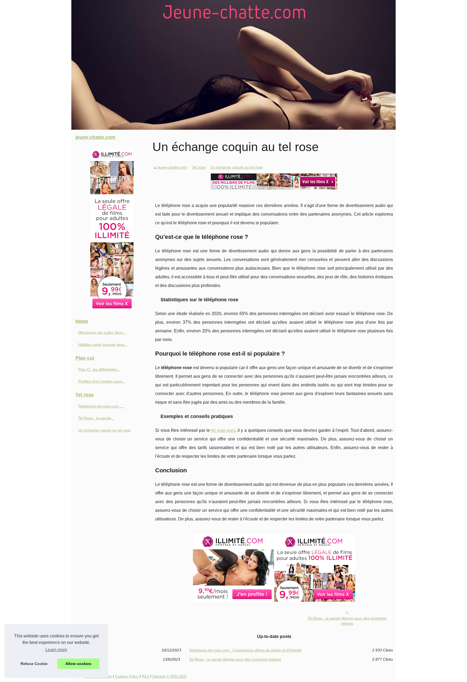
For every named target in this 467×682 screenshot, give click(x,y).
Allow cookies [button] (78, 663)
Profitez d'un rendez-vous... (101, 381)
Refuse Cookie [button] (34, 663)
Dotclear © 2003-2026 (169, 676)
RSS (145, 676)
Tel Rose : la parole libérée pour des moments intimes (347, 621)
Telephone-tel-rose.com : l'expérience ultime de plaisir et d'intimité (245, 650)
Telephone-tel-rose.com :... (101, 406)
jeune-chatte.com (172, 167)
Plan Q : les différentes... (99, 369)
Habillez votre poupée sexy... (102, 344)
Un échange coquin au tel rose (236, 167)
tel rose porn (223, 430)
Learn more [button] (56, 649)
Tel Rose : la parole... (96, 418)
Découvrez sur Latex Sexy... (102, 332)
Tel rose (198, 167)
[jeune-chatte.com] (233, 65)
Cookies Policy (127, 676)
